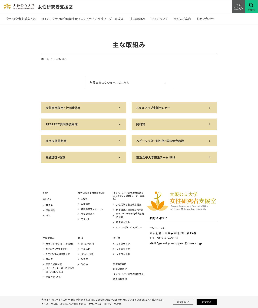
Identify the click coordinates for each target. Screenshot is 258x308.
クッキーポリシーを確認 (108, 304)
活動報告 (50, 210)
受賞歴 (84, 259)
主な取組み (48, 237)
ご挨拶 (84, 198)
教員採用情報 (120, 279)
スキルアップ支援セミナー (153, 108)
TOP (45, 192)
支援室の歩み (88, 213)
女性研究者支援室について (91, 192)
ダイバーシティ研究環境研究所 (128, 273)
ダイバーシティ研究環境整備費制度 (130, 215)
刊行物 (84, 264)
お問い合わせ (120, 268)
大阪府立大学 (123, 248)
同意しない (183, 302)
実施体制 (85, 203)
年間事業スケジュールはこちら (109, 82)
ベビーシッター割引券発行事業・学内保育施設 (60, 269)
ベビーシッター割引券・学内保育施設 (160, 141)
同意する (207, 302)
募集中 (49, 205)
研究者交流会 (123, 222)
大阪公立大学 (123, 243)
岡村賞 (140, 124)
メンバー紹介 (87, 254)
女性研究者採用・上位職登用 (60, 243)
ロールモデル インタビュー (129, 227)
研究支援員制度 (56, 141)
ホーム (45, 59)
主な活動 (85, 248)
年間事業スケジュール (92, 209)
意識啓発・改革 (55, 157)
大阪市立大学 (123, 254)
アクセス (85, 219)
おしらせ (47, 199)
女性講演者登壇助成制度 (128, 204)
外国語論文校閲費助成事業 (130, 209)
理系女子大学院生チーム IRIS (155, 157)
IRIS (48, 215)
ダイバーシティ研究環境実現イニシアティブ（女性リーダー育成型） (129, 195)
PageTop (250, 289)
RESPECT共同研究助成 (62, 124)
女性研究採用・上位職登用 (63, 108)
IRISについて (87, 243)
